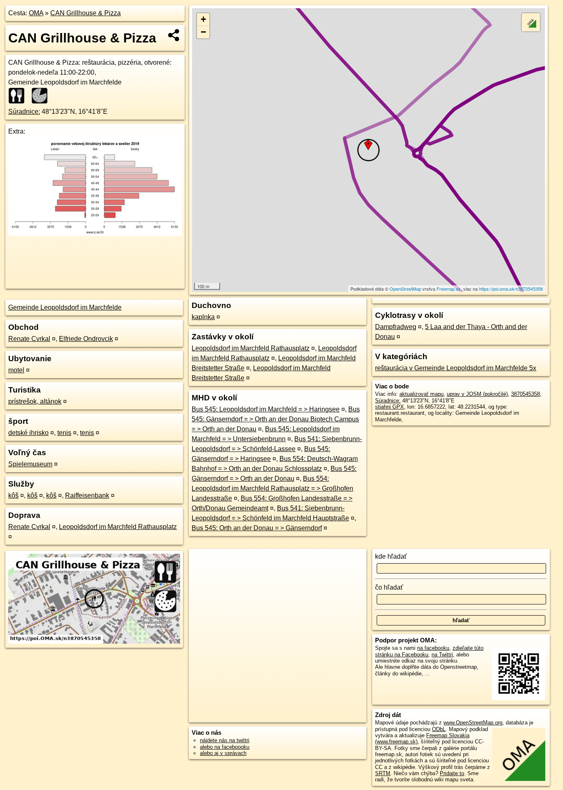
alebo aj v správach (223, 753)
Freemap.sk (448, 288)
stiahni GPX (389, 407)
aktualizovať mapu (421, 394)
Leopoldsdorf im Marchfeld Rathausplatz (118, 526)
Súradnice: (24, 111)
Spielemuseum (30, 464)
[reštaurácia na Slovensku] (19, 95)
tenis (64, 432)
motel (16, 370)
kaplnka (203, 316)
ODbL (439, 729)
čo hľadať (389, 587)
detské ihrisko (28, 432)
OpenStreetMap (405, 288)
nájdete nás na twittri (224, 740)
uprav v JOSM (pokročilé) (477, 394)
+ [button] (203, 19)
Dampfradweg (395, 326)
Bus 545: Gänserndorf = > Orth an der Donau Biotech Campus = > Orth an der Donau (276, 419)
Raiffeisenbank (87, 495)
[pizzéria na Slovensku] (42, 95)
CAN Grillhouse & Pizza (85, 12)
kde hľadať (391, 556)
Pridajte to (452, 773)
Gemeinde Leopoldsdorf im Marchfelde (65, 307)
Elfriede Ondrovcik (86, 338)
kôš (13, 495)
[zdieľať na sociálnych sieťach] (174, 35)
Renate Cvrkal (29, 338)
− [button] (203, 32)
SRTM (382, 773)
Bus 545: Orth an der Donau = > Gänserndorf (257, 527)
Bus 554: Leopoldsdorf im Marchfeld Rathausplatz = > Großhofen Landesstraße (272, 488)
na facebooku (433, 648)
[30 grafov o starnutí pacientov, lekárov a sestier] (95, 233)
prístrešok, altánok (34, 401)
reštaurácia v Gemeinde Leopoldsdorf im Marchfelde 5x (455, 367)
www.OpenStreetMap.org (472, 722)
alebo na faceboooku (224, 747)
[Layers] (531, 22)
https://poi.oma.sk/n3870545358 (511, 288)
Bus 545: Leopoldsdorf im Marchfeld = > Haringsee (266, 409)
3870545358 (525, 394)
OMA (36, 12)
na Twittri (442, 654)
